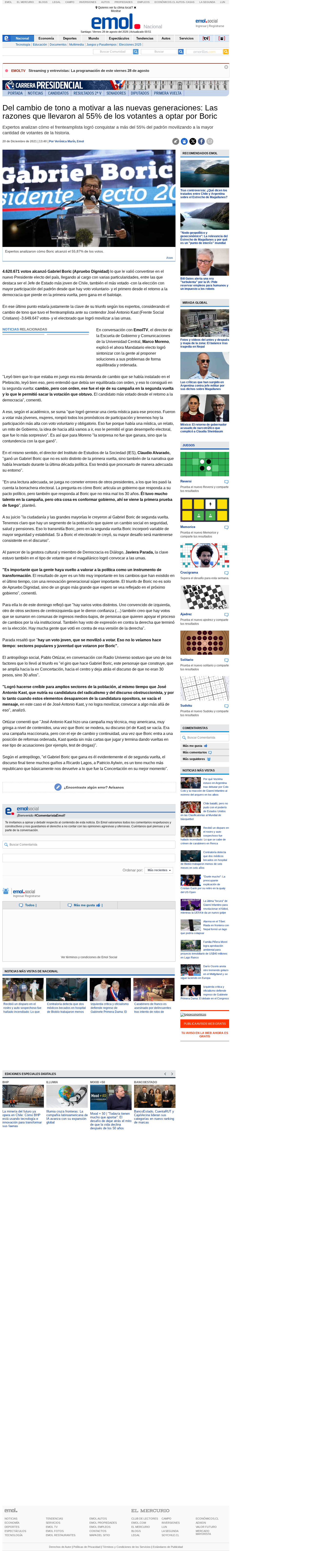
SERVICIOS (53, 1522)
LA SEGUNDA (170, 1531)
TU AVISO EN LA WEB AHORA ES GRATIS (204, 1034)
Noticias (35, 93)
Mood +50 (97, 1082)
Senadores (116, 93)
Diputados (140, 93)
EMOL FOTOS (55, 1531)
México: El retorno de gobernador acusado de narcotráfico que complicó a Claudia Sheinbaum (203, 428)
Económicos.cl (165, 2)
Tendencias (144, 38)
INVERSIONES (171, 1522)
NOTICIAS (11, 1518)
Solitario (186, 660)
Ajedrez (186, 614)
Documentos (58, 44)
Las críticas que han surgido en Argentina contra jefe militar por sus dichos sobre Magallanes (202, 385)
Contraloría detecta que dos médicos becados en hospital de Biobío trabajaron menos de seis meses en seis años (204, 860)
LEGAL (135, 1535)
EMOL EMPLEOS (99, 1526)
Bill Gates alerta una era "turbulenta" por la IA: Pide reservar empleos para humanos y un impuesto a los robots (204, 284)
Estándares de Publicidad (168, 1546)
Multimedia (76, 44)
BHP (5, 1082)
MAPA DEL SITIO (99, 1535)
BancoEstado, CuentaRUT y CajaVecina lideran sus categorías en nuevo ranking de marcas (154, 1117)
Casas (190, 2)
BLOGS (136, 1531)
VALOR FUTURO (206, 1526)
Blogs (43, 2)
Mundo (93, 38)
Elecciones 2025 (130, 44)
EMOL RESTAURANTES (60, 1535)
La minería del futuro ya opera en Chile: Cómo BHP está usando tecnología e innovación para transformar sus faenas (22, 1119)
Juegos (189, 445)
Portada (15, 93)
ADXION (201, 1522)
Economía (46, 38)
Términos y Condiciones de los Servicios (126, 1546)
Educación (40, 44)
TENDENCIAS (54, 1518)
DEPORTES (12, 1526)
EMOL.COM (138, 1522)
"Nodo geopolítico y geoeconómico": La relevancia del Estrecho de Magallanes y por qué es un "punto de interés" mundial (204, 238)
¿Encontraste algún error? (94, 787)
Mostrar (116, 11)
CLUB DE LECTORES (144, 1518)
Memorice (187, 527)
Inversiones (87, 2)
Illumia (52, 1082)
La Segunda (207, 2)
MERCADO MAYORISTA (203, 1532)
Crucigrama (189, 572)
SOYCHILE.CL (170, 1535)
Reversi (186, 481)
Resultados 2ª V (87, 93)
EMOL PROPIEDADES (103, 1522)
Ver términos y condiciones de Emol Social (89, 957)
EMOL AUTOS (98, 1518)
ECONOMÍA (12, 1522)
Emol (8, 2)
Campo (69, 2)
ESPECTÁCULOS (15, 1531)
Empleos (143, 2)
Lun (222, 2)
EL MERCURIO (140, 1526)
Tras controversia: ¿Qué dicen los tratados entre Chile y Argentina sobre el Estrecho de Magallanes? (203, 194)
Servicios (186, 38)
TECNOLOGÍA (13, 1535)
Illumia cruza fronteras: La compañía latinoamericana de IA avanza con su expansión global (67, 1117)
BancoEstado (145, 1082)
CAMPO (166, 1518)
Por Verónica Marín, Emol (66, 141)
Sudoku (186, 705)
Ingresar (201, 26)
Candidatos (58, 93)
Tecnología (23, 44)
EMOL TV (52, 1526)
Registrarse (216, 26)
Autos (105, 2)
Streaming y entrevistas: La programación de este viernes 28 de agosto (89, 70)
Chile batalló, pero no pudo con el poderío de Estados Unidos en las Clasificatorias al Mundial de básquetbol (204, 811)
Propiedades (124, 2)
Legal (56, 2)
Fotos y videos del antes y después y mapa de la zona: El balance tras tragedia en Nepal (204, 343)
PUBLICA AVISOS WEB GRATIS (205, 1023)
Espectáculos (119, 38)
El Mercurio (25, 2)
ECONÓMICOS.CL (207, 1518)
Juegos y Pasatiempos (102, 44)
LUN (164, 1526)
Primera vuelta (167, 93)
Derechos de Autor (60, 1546)
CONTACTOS (97, 1531)
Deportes (70, 38)
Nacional (22, 38)
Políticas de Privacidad (86, 1546)
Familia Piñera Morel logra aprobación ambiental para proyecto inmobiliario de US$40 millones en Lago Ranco (204, 949)
